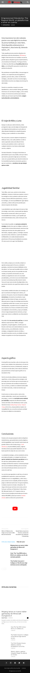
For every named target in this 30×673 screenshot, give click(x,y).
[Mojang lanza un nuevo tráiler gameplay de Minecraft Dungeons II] (6, 547)
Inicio (2, 6)
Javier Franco (4, 617)
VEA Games (22, 55)
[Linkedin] (10, 32)
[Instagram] (10, 663)
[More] (21, 32)
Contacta (24, 668)
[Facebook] (3, 32)
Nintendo (7, 6)
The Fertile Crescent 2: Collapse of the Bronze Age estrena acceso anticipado (18, 563)
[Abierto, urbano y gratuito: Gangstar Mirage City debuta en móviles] (6, 653)
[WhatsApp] (14, 32)
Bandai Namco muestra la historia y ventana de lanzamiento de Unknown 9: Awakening (22, 533)
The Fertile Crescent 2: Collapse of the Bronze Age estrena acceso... (19, 636)
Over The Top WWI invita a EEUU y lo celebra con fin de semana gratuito (18, 555)
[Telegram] (18, 32)
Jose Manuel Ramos (6, 24)
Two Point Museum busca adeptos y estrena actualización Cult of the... (18, 644)
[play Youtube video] (15, 508)
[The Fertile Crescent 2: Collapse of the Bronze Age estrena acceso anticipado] (6, 563)
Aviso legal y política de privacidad (12, 668)
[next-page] (5, 569)
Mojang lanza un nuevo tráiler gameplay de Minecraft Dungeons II (19, 547)
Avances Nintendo (14, 6)
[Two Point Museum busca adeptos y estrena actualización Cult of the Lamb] (6, 645)
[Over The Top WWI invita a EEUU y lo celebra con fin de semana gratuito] (6, 555)
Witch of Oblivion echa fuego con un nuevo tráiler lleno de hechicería (8, 532)
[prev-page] (3, 569)
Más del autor (21, 542)
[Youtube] (23, 663)
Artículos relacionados (8, 542)
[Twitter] (6, 32)
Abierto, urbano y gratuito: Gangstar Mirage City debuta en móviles (19, 653)
